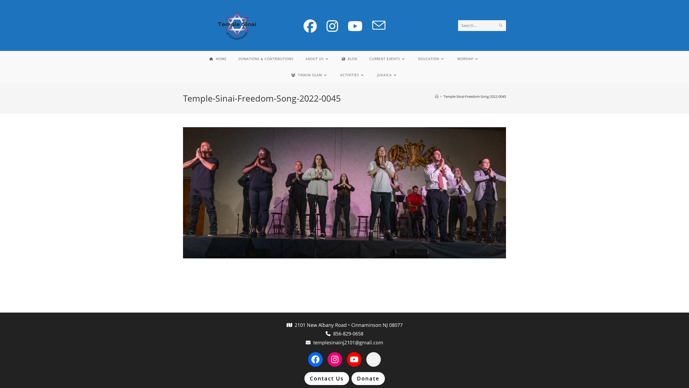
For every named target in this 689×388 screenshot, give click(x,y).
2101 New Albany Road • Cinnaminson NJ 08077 (347, 325)
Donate (368, 378)
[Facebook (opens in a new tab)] (310, 26)
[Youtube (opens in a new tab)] (355, 26)
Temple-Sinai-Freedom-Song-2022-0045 (475, 96)
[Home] (436, 96)
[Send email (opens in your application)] (378, 25)
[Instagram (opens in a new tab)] (332, 26)
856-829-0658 (347, 333)
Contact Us (327, 378)
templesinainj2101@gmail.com (347, 342)
